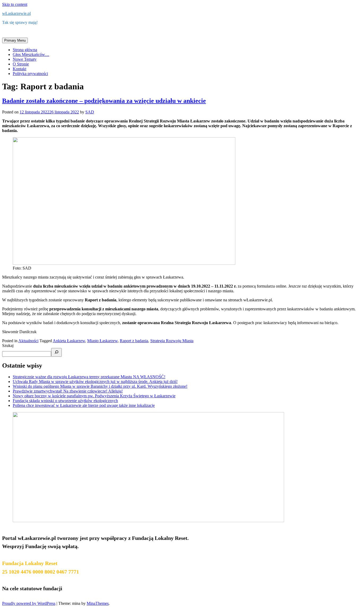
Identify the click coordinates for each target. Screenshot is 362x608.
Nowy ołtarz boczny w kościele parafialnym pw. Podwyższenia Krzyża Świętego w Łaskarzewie (94, 396)
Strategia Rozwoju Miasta (171, 340)
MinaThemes (98, 603)
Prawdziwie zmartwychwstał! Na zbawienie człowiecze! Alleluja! (68, 391)
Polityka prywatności (30, 73)
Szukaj (8, 345)
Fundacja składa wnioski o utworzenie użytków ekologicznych (65, 400)
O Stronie (21, 64)
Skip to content (14, 4)
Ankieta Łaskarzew (69, 340)
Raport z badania (134, 340)
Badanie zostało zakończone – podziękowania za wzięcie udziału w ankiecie (104, 100)
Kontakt (19, 69)
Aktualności (28, 340)
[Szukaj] (56, 352)
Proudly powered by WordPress (28, 603)
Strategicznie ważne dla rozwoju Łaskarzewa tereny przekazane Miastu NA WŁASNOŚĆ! (89, 377)
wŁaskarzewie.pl (16, 13)
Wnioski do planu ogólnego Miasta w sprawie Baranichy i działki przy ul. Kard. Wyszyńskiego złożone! (100, 386)
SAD (89, 112)
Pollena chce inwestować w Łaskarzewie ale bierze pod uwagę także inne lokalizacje (84, 405)
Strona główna (25, 49)
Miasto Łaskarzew (102, 340)
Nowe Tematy (25, 59)
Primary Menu (15, 40)
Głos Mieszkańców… (31, 54)
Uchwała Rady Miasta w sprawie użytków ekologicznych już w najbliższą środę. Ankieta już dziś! (95, 381)
